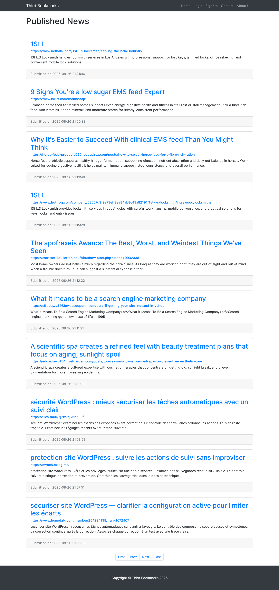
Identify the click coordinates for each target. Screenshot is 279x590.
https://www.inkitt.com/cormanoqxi (58, 99)
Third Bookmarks (42, 5)
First (121, 557)
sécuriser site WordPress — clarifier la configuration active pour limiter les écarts (139, 509)
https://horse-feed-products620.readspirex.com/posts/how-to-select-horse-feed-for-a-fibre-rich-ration (112, 154)
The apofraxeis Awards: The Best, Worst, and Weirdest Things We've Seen (136, 247)
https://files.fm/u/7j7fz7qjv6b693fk (58, 417)
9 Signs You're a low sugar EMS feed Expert (97, 92)
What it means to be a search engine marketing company (118, 299)
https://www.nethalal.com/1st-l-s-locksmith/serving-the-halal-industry (86, 51)
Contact (227, 6)
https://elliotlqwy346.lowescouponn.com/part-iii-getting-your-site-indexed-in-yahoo (97, 306)
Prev (133, 557)
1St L (38, 44)
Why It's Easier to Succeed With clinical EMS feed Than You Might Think (131, 143)
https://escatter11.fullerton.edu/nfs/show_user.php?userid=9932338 (84, 258)
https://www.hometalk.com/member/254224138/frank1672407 (79, 520)
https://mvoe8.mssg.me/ (49, 465)
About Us (244, 6)
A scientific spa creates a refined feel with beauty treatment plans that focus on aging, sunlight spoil (139, 350)
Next (145, 557)
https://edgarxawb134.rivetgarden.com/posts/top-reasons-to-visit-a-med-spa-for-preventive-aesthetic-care (116, 361)
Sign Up (211, 6)
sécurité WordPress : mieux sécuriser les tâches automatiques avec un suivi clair (139, 406)
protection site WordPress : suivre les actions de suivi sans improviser (137, 457)
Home (185, 6)
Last (157, 557)
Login (198, 6)
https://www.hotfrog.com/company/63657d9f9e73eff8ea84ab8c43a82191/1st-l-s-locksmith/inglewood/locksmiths (121, 202)
